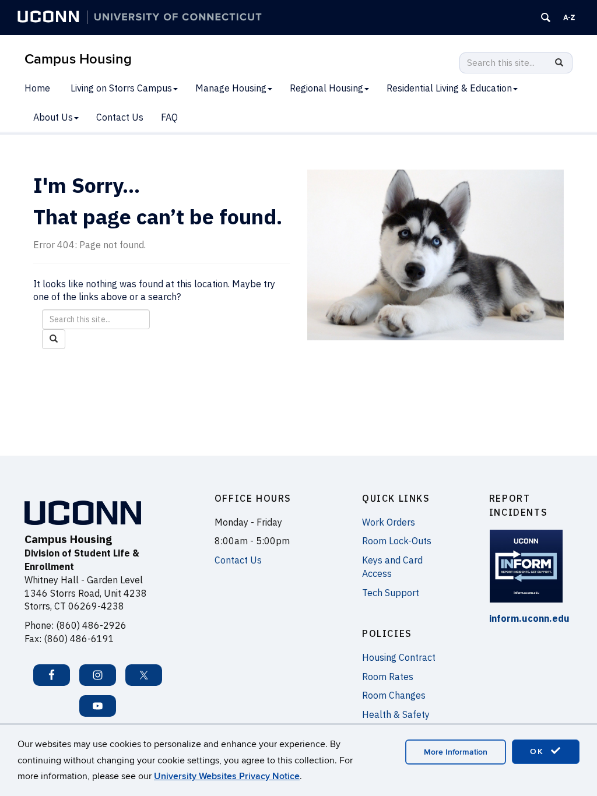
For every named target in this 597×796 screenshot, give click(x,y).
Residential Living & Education (449, 88)
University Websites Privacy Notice (227, 776)
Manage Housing (230, 88)
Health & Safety (396, 714)
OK (538, 751)
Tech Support (390, 592)
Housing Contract (399, 657)
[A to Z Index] (569, 17)
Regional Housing (326, 88)
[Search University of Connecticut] (545, 17)
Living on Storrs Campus (121, 88)
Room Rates (387, 676)
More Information (455, 752)
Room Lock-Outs (396, 541)
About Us (53, 117)
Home (37, 88)
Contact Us (119, 117)
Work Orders (388, 522)
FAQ (169, 117)
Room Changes (394, 695)
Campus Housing (78, 59)
